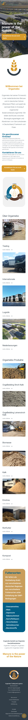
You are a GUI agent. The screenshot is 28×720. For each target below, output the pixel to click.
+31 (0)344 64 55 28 (15, 690)
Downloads (14, 711)
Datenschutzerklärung (14, 715)
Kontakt (14, 709)
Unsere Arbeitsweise (14, 699)
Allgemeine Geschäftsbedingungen (14, 713)
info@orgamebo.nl (15, 692)
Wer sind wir (14, 697)
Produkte (14, 702)
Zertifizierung (14, 704)
